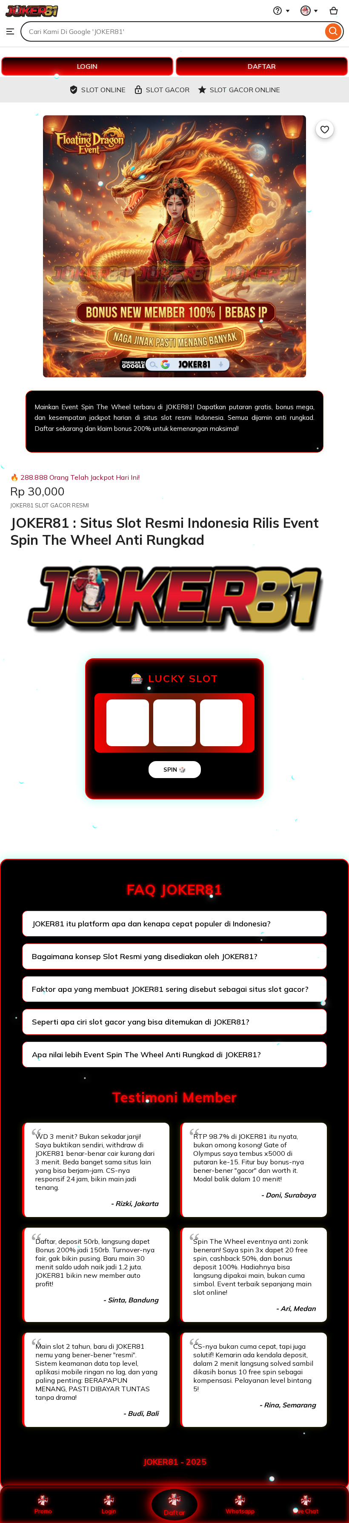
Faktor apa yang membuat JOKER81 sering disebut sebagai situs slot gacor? (170, 989)
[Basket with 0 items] (333, 10)
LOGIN (87, 66)
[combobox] (171, 31)
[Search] (333, 31)
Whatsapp (240, 1511)
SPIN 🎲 (174, 769)
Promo (43, 1511)
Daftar (174, 1512)
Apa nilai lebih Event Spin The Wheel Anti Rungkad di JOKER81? (146, 1054)
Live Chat (305, 1511)
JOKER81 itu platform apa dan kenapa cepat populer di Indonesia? (151, 924)
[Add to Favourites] (325, 129)
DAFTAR (262, 66)
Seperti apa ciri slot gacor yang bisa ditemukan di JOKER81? (140, 1022)
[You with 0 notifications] (309, 10)
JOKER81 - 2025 (174, 1462)
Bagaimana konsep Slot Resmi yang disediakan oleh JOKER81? (144, 956)
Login (109, 1511)
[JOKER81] (31, 17)
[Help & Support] (281, 10)
